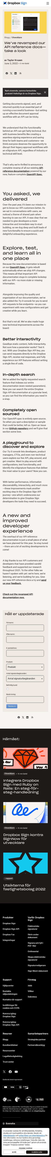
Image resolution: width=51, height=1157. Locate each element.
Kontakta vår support (12, 1000)
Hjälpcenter (8, 986)
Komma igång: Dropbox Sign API (11, 1023)
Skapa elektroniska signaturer (36, 958)
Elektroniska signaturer (33, 927)
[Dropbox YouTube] (16, 1071)
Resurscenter (9, 1051)
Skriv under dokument (33, 936)
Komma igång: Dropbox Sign (9, 1015)
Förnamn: (10, 623)
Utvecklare (17, 38)
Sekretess (32, 997)
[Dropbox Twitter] (4, 1071)
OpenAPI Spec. (34, 174)
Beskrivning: (11, 694)
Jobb (30, 986)
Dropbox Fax (9, 935)
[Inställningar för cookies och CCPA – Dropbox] (25, 1141)
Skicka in (12, 706)
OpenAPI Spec (17, 267)
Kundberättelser (10, 1045)
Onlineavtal (33, 952)
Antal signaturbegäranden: (16, 673)
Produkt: (9, 662)
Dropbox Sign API (11, 929)
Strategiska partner (37, 1040)
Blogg (7, 38)
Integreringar (9, 940)
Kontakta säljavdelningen (10, 992)
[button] (47, 3)
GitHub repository (18, 428)
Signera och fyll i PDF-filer (35, 944)
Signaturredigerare (37, 965)
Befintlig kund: (11, 685)
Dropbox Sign (9, 924)
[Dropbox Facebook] (10, 1071)
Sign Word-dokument (38, 971)
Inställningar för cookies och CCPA (11, 1006)
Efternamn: (10, 634)
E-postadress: (11, 648)
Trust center (8, 1062)
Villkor (31, 991)
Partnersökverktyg (36, 1045)
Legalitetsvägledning (12, 1056)
